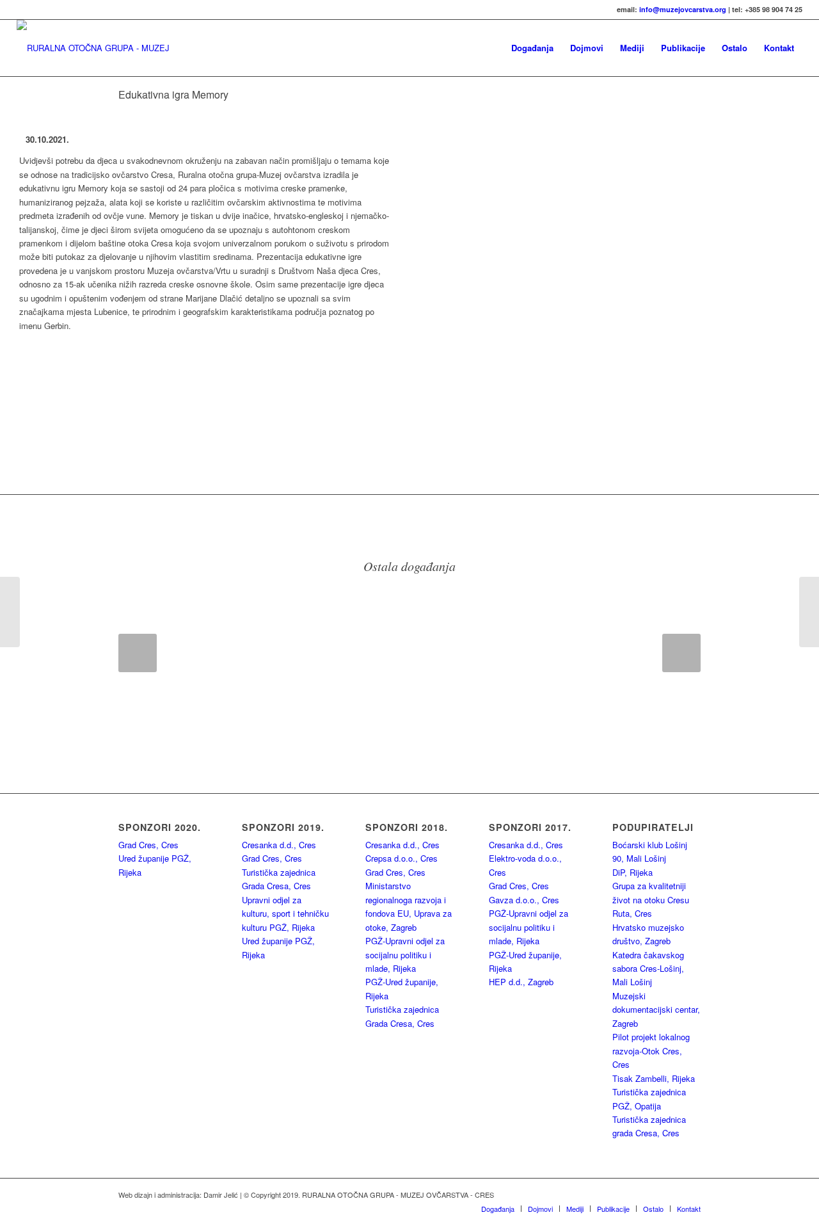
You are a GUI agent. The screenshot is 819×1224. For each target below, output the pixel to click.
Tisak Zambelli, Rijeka (653, 1078)
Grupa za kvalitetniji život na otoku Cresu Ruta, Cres (650, 899)
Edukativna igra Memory (173, 94)
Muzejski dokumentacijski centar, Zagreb (656, 1009)
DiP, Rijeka (632, 872)
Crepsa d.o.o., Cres (401, 858)
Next (681, 653)
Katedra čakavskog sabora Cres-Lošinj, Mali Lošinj (648, 968)
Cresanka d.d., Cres (279, 845)
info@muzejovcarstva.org (682, 9)
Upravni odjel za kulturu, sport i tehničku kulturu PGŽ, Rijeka (285, 913)
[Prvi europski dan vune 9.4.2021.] (10, 612)
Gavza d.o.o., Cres (524, 900)
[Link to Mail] (691, 1194)
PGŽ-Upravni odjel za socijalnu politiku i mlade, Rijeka (405, 954)
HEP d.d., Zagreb (521, 982)
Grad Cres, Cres (148, 845)
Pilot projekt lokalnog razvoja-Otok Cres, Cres (651, 1050)
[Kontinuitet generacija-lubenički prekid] (809, 612)
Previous (137, 653)
